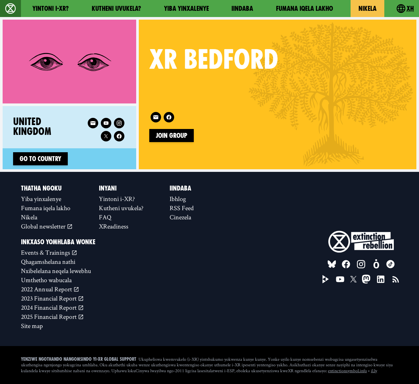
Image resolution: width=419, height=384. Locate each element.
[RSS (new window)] (395, 279)
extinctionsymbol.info (347, 371)
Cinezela (180, 217)
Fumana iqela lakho (304, 8)
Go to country (40, 159)
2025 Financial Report (49, 316)
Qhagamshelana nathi (48, 261)
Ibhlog (178, 198)
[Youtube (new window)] (106, 123)
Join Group (171, 135)
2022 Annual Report (47, 289)
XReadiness (113, 226)
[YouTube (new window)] (340, 279)
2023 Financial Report (49, 298)
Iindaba (242, 8)
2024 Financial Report (49, 307)
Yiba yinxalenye (186, 8)
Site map (32, 325)
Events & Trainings (46, 252)
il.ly (374, 371)
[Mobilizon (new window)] (376, 264)
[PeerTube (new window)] (326, 279)
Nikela (367, 8)
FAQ (105, 217)
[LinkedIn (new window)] (380, 279)
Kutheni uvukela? (116, 8)
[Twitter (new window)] (106, 136)
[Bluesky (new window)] (332, 264)
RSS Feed (182, 208)
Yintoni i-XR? (50, 8)
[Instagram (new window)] (119, 123)
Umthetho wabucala (46, 280)
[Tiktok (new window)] (390, 264)
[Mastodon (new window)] (366, 279)
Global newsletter (44, 226)
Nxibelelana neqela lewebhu (56, 270)
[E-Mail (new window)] (156, 117)
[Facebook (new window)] (169, 117)
